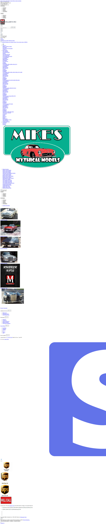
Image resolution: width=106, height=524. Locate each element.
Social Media (2, 325)
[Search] (12, 27)
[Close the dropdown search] (14, 27)
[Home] (3, 44)
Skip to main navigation (17, 0)
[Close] (0, 522)
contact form (6, 339)
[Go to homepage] (8, 24)
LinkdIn (4, 329)
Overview (2, 40)
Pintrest (4, 331)
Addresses (10, 40)
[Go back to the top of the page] (1, 518)
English (4, 16)
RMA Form (5, 312)
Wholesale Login (6, 313)
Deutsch (4, 15)
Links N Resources (6, 321)
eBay (3, 332)
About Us (4, 319)
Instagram (4, 328)
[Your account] (1, 34)
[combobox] (5, 27)
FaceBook (4, 327)
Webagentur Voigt (23, 517)
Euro (4, 9)
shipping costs (11, 505)
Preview (1, 220)
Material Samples (6, 322)
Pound (4, 200)
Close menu (4, 36)
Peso (4, 10)
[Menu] (1, 26)
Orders (13, 40)
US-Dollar (5, 11)
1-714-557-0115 (9, 337)
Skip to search (10, 0)
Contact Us (5, 320)
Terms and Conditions (6, 323)
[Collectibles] (37, 168)
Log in (1, 38)
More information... (26, 519)
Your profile (6, 40)
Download (5, 220)
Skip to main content (4, 0)
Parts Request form (6, 314)
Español (4, 17)
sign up (2, 39)
